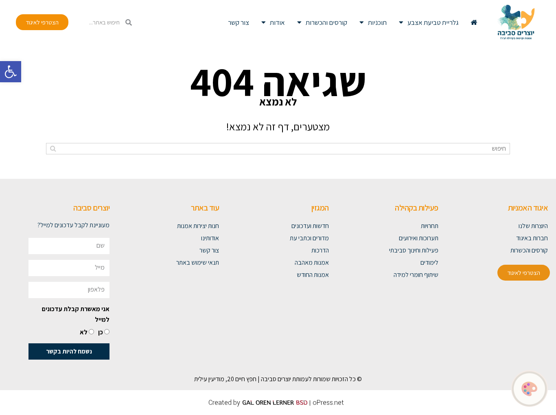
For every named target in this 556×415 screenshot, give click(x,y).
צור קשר (238, 22)
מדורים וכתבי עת (309, 238)
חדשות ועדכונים (309, 226)
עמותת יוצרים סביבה (285, 379)
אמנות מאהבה (311, 262)
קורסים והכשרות (326, 22)
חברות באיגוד (532, 238)
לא (84, 332)
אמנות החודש (312, 274)
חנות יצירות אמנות (198, 226)
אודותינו (210, 238)
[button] (10, 71)
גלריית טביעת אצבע (432, 22)
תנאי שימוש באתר (197, 262)
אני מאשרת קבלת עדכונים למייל (75, 314)
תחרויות (429, 226)
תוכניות (377, 22)
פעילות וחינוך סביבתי (413, 250)
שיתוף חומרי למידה (416, 274)
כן (100, 332)
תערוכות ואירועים (418, 238)
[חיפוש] (53, 148)
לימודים (429, 262)
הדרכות (319, 250)
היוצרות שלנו (533, 226)
